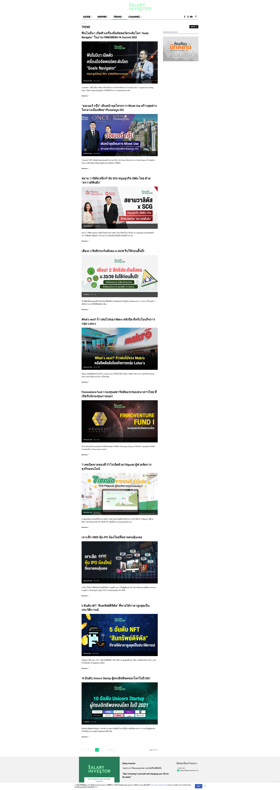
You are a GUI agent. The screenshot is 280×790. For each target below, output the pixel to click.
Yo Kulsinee (86, 294)
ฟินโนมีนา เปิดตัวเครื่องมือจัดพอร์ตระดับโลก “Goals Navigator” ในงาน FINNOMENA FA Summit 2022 (115, 35)
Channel (134, 17)
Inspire (102, 17)
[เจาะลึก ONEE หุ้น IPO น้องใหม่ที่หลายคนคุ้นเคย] (120, 562)
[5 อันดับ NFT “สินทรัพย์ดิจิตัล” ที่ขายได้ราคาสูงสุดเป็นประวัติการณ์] (120, 635)
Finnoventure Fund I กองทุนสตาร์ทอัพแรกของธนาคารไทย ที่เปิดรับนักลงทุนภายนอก (119, 394)
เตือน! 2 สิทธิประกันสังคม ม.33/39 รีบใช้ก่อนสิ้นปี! (113, 251)
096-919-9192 (181, 768)
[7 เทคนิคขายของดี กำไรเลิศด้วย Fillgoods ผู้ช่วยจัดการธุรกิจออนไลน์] (120, 494)
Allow (198, 786)
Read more (85, 96)
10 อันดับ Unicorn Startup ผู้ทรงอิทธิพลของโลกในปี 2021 (116, 678)
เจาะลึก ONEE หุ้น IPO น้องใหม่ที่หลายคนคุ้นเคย (112, 537)
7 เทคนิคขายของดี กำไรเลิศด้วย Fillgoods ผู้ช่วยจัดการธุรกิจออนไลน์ (116, 466)
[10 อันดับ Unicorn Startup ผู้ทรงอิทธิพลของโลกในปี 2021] (120, 703)
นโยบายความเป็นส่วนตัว (158, 785)
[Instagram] (188, 17)
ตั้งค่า (96, 787)
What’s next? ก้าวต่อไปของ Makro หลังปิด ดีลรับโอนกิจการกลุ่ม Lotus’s (118, 321)
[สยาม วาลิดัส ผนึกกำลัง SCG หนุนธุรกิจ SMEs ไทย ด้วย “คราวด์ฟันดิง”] (120, 208)
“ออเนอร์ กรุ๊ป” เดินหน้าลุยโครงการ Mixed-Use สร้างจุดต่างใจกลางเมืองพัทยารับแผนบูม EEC (119, 108)
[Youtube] (191, 17)
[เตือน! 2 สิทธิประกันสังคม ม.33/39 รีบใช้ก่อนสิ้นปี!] (120, 276)
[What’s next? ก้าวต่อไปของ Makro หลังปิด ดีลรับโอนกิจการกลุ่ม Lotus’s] (120, 349)
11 (110, 750)
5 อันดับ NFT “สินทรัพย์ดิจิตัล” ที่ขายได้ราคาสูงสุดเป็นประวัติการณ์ (116, 608)
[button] (195, 16)
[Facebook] (184, 17)
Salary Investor (87, 653)
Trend (118, 17)
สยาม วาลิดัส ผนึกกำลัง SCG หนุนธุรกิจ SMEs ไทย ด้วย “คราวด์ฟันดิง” (116, 180)
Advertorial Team (88, 81)
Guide (86, 17)
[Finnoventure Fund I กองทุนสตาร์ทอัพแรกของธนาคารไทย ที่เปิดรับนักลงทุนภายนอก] (120, 421)
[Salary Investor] (140, 7)
